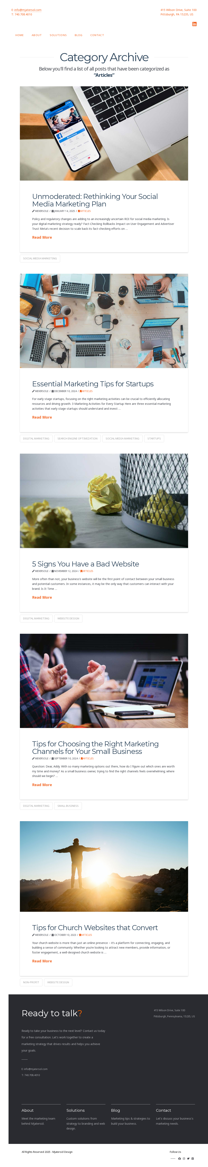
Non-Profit (31, 982)
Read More (42, 237)
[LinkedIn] (194, 23)
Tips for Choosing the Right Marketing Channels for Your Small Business (95, 748)
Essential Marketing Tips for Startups (93, 383)
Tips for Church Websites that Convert (95, 927)
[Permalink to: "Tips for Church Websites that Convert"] (104, 866)
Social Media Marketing (40, 258)
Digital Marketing (36, 438)
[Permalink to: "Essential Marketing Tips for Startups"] (104, 321)
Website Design (68, 618)
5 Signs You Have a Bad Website (85, 564)
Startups (154, 438)
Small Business (68, 806)
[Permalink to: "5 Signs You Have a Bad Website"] (104, 501)
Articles (85, 211)
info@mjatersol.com (27, 10)
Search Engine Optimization (77, 438)
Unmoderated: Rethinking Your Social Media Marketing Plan (95, 200)
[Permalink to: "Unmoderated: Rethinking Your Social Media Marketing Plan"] (104, 133)
